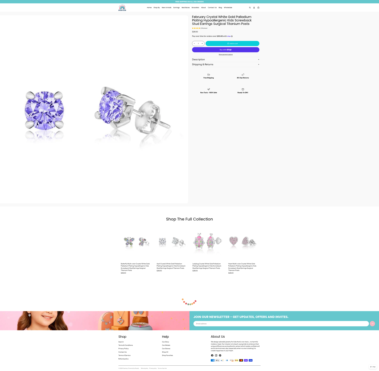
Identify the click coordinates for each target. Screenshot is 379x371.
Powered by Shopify (133, 368)
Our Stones (166, 348)
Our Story (165, 342)
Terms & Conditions (125, 345)
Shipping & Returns (202, 64)
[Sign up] (372, 323)
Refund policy (123, 359)
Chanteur (125, 368)
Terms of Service (124, 355)
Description (198, 59)
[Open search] (250, 7)
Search (121, 342)
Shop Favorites (167, 355)
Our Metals (166, 345)
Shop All (165, 352)
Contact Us (122, 352)
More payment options (226, 54)
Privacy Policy (123, 348)
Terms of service (162, 368)
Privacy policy (153, 368)
